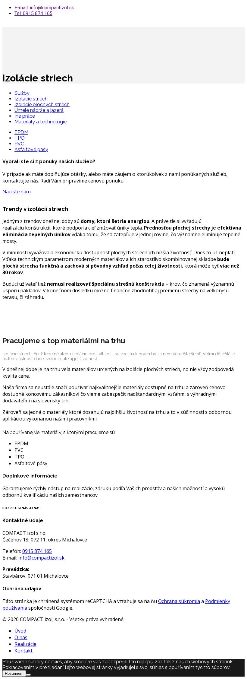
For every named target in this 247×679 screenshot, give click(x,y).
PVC (19, 144)
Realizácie (25, 644)
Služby (22, 93)
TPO (19, 138)
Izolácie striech (31, 99)
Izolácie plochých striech (42, 104)
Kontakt (23, 650)
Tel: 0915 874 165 (33, 13)
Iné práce (24, 116)
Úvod (20, 630)
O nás (20, 637)
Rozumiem (14, 673)
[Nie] (28, 675)
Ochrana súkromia (179, 601)
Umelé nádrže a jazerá (39, 110)
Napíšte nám (16, 192)
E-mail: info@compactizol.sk (44, 8)
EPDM (21, 132)
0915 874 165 (37, 551)
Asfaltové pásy (31, 149)
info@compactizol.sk (41, 557)
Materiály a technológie (40, 122)
